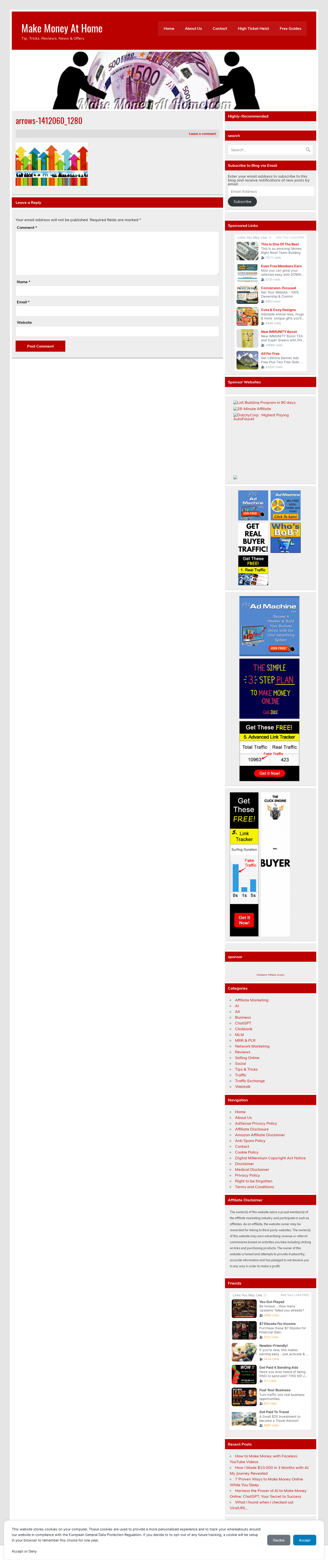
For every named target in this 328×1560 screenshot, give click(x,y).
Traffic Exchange (250, 1080)
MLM (239, 1034)
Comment (27, 227)
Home (169, 28)
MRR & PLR (245, 1040)
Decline (279, 1540)
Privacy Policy (247, 1175)
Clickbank (243, 1028)
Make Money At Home (62, 27)
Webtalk (242, 1086)
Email (23, 302)
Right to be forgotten (253, 1181)
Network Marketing (252, 1046)
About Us (193, 28)
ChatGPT (243, 1023)
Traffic (240, 1075)
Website (24, 322)
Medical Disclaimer (252, 1169)
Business (243, 1017)
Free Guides (290, 28)
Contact (220, 28)
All (237, 1011)
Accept (304, 1540)
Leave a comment (202, 133)
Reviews (242, 1051)
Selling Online (247, 1057)
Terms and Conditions (254, 1186)
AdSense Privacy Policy (256, 1123)
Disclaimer (244, 1163)
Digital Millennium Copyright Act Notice (270, 1157)
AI (237, 1005)
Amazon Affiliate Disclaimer (260, 1134)
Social (240, 1063)
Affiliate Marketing (251, 1000)
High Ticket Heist (253, 28)
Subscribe (242, 201)
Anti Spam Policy (250, 1140)
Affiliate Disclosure (252, 1129)
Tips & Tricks (246, 1069)
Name (23, 282)
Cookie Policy (247, 1152)
